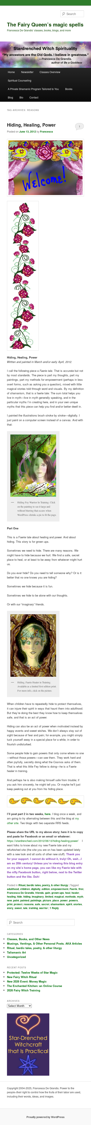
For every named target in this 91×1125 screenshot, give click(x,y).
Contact (33, 97)
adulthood (13, 889)
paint (16, 900)
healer (75, 893)
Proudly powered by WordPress (45, 1117)
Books (68, 89)
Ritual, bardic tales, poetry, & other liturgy (43, 885)
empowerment (59, 889)
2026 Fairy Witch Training (23, 990)
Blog (10, 97)
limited (49, 896)
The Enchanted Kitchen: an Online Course (34, 986)
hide (19, 896)
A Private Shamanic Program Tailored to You (33, 89)
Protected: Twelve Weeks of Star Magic (32, 972)
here (47, 814)
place (55, 900)
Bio (21, 97)
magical (59, 896)
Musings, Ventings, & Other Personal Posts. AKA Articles (44, 943)
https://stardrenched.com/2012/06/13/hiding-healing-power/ (43, 841)
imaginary (38, 896)
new (9, 900)
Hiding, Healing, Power (31, 125)
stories (77, 904)
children (25, 889)
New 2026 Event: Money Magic (27, 981)
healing (11, 896)
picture (47, 900)
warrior (43, 908)
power (64, 900)
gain (47, 893)
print (9, 904)
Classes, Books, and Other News (28, 939)
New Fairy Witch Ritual (22, 977)
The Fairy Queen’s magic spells (45, 24)
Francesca (46, 131)
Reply (54, 908)
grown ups (57, 893)
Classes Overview (50, 72)
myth (80, 896)
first (81, 889)
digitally (35, 889)
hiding (26, 896)
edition (46, 889)
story (10, 908)
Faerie (73, 889)
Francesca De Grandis (20, 893)
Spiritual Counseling (19, 80)
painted (24, 900)
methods (70, 896)
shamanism (58, 904)
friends (39, 893)
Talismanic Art (16, 952)
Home (11, 72)
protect (18, 904)
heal (67, 893)
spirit (69, 904)
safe (37, 904)
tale (25, 908)
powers (73, 900)
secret (45, 904)
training (33, 908)
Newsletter (27, 72)
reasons (29, 904)
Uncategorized (16, 957)
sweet (18, 908)
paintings (35, 900)
